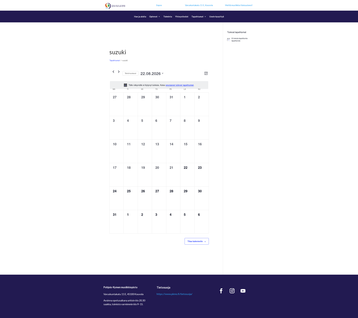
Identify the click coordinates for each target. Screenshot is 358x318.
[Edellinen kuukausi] (113, 71)
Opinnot (153, 17)
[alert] (159, 85)
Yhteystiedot (181, 17)
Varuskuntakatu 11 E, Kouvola (199, 5)
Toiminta (167, 17)
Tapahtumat (197, 17)
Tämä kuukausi (130, 73)
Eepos (159, 5)
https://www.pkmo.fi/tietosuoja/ (174, 293)
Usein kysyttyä (216, 17)
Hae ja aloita (140, 17)
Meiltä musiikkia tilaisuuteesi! (239, 5)
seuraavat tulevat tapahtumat (180, 85)
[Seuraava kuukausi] (118, 71)
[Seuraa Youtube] (243, 291)
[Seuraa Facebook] (221, 291)
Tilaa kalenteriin (195, 241)
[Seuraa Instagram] (232, 291)
